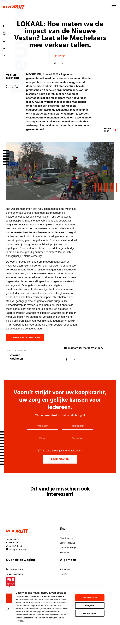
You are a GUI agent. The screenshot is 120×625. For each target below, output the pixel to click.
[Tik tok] (3, 56)
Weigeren (90, 605)
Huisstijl (63, 574)
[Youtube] (3, 49)
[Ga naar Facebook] (3, 26)
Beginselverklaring (14, 574)
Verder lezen (107, 130)
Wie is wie (65, 552)
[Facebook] (55, 63)
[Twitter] (62, 63)
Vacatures (65, 569)
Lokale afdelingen (68, 548)
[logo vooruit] (14, 7)
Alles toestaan (90, 597)
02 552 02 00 (15, 546)
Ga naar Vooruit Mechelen (25, 338)
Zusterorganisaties (15, 569)
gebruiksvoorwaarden (70, 450)
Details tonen (90, 613)
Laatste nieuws (67, 543)
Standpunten (66, 538)
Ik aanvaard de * (62, 451)
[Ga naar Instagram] (3, 33)
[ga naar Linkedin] (3, 41)
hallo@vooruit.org (17, 550)
